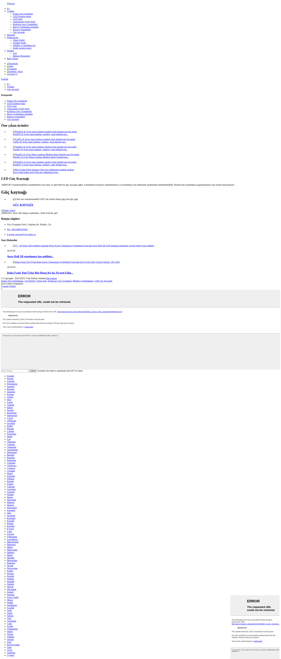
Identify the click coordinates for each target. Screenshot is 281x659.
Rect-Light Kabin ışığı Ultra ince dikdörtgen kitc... (36, 172)
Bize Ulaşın (12, 58)
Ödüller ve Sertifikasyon (24, 45)
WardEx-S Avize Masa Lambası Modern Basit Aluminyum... (41, 157)
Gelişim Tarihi (19, 43)
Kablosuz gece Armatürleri (25, 24)
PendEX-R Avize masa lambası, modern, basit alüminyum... (40, 134)
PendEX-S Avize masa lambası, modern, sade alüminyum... (40, 165)
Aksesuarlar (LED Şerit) (24, 21)
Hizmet (10, 50)
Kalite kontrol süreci (22, 48)
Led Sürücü (30, 281)
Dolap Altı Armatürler (23, 14)
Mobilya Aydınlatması (83, 281)
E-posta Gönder (8, 286)
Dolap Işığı (42, 281)
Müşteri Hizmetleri (21, 56)
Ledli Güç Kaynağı (103, 281)
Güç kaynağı (19, 32)
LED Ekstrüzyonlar (22, 16)
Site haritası (51, 278)
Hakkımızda (12, 37)
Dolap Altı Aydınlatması (12, 281)
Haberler (11, 35)
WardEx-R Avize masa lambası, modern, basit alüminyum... (40, 149)
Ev (8, 8)
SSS (15, 53)
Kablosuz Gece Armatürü (60, 281)
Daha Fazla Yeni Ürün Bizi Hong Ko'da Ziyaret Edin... (40, 272)
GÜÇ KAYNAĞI (23, 204)
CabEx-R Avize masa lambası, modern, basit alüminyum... (40, 142)
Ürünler (10, 11)
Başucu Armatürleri (22, 29)
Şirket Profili (19, 40)
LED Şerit (17, 19)
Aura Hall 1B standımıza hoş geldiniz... (30, 256)
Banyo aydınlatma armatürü (25, 27)
